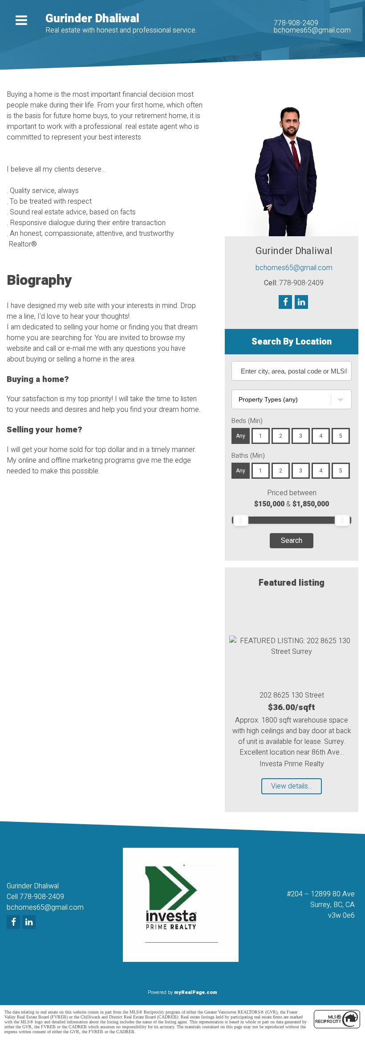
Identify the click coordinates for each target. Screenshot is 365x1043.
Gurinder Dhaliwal (92, 18)
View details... (291, 786)
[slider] (240, 520)
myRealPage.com (195, 992)
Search (291, 540)
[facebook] (14, 922)
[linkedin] (30, 922)
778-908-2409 (296, 23)
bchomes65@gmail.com (312, 30)
